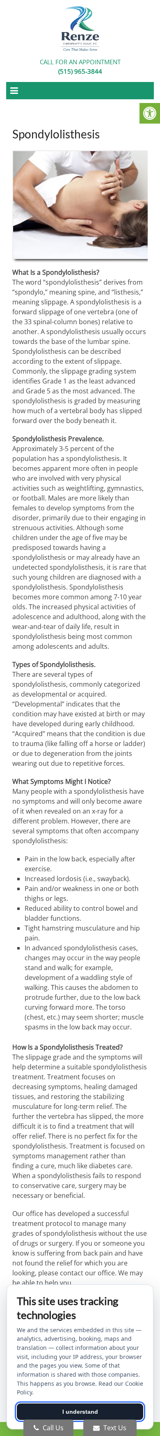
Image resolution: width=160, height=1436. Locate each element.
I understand (80, 1411)
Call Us (52, 1427)
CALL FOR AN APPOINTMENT (80, 66)
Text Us (114, 1427)
